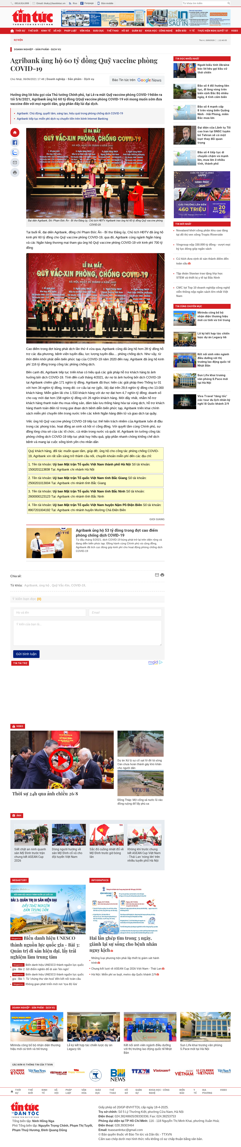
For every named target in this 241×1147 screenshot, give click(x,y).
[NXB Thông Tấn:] (84, 1075)
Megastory (16, 938)
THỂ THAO (113, 30)
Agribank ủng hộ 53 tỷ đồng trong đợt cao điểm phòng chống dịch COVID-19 (117, 533)
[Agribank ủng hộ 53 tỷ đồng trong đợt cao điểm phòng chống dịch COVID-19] (49, 543)
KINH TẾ (45, 30)
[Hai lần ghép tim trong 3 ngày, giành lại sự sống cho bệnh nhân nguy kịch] (127, 910)
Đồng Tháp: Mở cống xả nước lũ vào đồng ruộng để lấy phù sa (140, 801)
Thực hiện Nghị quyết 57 (213, 30)
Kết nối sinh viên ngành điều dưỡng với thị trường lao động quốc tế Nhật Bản (148, 1049)
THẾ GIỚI (33, 30)
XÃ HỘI (57, 30)
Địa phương (207, 1091)
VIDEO (234, 30)
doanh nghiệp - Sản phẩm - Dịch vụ (33, 1007)
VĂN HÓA (85, 30)
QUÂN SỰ (137, 30)
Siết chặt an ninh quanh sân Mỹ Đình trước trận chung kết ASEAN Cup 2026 (30, 854)
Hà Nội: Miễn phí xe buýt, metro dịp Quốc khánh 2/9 (123, 974)
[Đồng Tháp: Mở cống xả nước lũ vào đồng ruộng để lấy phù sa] (140, 783)
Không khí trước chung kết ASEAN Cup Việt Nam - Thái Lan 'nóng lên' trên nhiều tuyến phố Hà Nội (144, 854)
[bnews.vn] (105, 1075)
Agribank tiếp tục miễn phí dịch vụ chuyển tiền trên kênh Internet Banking (62, 118)
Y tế (191, 30)
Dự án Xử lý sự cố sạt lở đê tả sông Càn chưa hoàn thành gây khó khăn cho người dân (139, 764)
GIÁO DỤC (98, 30)
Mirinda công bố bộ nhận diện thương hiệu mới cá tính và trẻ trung (35, 1047)
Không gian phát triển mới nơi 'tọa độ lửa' (45, 984)
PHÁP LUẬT (70, 30)
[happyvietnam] (63, 1071)
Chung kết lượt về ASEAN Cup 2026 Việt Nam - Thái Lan (126, 968)
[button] (159, 836)
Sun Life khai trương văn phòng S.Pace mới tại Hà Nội (201, 1047)
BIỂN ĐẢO (181, 30)
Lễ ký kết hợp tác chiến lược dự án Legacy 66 (89, 1047)
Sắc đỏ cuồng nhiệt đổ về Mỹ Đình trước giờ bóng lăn (107, 853)
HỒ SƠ (125, 30)
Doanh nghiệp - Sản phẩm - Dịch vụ (37, 49)
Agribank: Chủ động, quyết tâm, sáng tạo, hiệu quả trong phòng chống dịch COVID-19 (70, 113)
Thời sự (20, 30)
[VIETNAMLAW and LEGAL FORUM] (45, 1073)
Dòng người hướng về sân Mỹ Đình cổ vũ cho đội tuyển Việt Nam (67, 853)
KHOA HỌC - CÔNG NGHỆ (159, 30)
